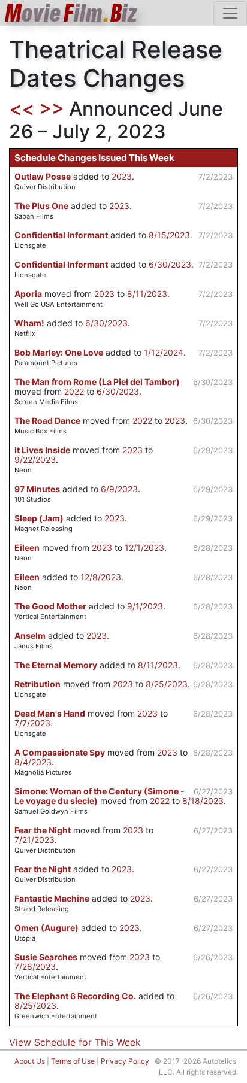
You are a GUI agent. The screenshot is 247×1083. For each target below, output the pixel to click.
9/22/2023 (35, 459)
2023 (122, 176)
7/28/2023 (35, 966)
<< (21, 108)
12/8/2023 (100, 577)
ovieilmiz (71, 13)
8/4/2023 (33, 762)
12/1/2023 (144, 547)
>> (51, 108)
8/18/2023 (203, 801)
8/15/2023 (169, 235)
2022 (74, 391)
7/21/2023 (34, 840)
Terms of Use (73, 1061)
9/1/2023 (145, 606)
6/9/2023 (119, 489)
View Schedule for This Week (75, 1042)
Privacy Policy (125, 1061)
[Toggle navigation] (230, 13)
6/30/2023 (170, 264)
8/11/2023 (147, 294)
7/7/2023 (32, 723)
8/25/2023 (167, 684)
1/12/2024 (163, 352)
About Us (29, 1061)
